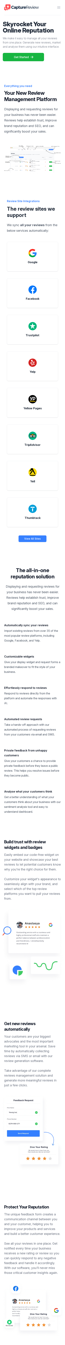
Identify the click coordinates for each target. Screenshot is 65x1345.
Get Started (21, 57)
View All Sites (32, 538)
